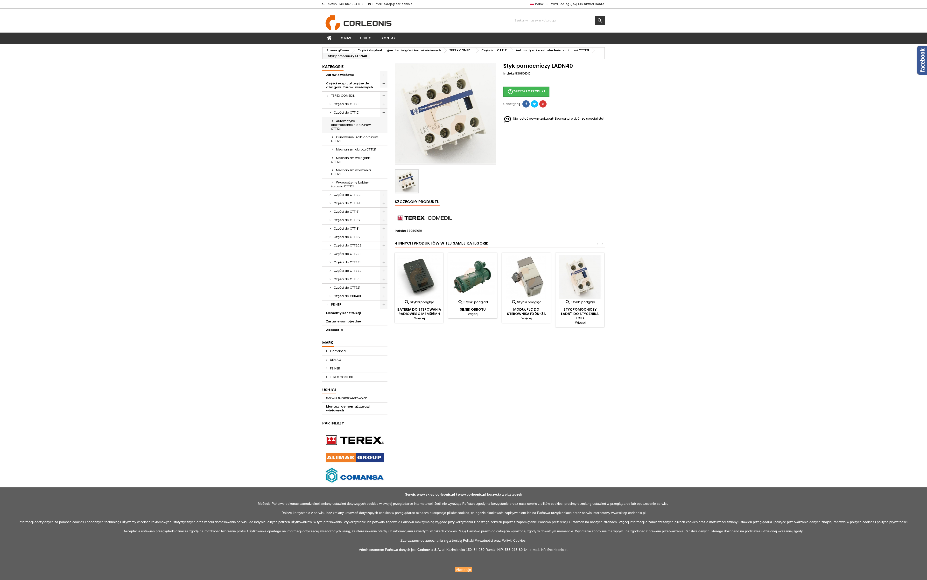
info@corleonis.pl (554, 550)
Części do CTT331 (347, 262)
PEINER (336, 304)
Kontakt (389, 38)
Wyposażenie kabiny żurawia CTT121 (350, 184)
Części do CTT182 (347, 237)
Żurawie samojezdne (343, 321)
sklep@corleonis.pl (399, 4)
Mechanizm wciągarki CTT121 (351, 160)
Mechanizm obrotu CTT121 (356, 149)
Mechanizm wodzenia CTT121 (351, 172)
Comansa (337, 351)
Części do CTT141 (347, 203)
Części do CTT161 (346, 211)
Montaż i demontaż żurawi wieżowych (348, 408)
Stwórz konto (594, 4)
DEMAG (335, 359)
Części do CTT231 (347, 254)
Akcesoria (334, 330)
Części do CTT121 (346, 112)
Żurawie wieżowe (340, 75)
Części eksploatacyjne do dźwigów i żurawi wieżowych (349, 85)
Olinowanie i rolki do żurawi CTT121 (355, 139)
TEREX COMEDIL (342, 95)
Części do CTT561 (347, 279)
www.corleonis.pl (472, 494)
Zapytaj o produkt (526, 92)
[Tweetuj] (534, 104)
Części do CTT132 (347, 194)
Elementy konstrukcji (343, 313)
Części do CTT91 (346, 104)
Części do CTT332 (347, 270)
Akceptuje (463, 570)
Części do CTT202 (347, 245)
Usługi (366, 38)
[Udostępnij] (526, 104)
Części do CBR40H (348, 296)
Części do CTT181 (346, 228)
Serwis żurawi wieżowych (346, 398)
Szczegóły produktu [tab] (417, 202)
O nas (346, 38)
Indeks (508, 73)
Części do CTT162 (347, 220)
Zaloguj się (568, 4)
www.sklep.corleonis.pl (436, 494)
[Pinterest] (543, 104)
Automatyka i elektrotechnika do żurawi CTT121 (351, 125)
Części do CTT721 (347, 287)
